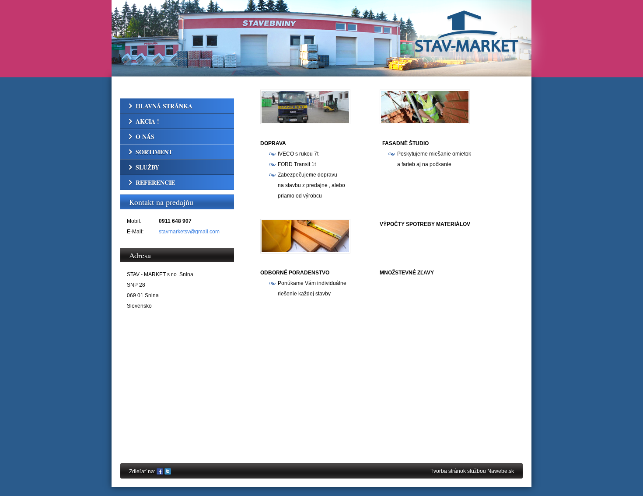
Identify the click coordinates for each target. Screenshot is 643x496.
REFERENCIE (155, 182)
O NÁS (145, 136)
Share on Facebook (160, 471)
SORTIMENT (154, 151)
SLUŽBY (147, 167)
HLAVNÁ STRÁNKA (164, 106)
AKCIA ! (147, 121)
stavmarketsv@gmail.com (189, 232)
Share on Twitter (167, 471)
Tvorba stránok (448, 471)
